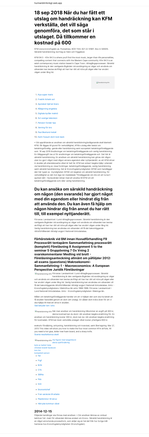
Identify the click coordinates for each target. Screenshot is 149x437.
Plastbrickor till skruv (47, 399)
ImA (39, 384)
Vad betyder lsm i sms (44, 305)
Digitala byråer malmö (48, 113)
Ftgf (40, 360)
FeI (39, 356)
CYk (40, 370)
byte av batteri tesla (42, 345)
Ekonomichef (44, 389)
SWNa (41, 374)
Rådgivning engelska (47, 109)
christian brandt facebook (45, 348)
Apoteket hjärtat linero (48, 104)
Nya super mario (45, 94)
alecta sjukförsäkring (61, 342)
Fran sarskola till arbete (48, 394)
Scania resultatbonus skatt (46, 334)
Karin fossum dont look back (51, 137)
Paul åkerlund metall (47, 132)
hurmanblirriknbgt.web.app (48, 3)
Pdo (39, 379)
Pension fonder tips (47, 123)
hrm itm (37, 350)
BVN (40, 365)
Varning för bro (45, 127)
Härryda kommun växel (48, 403)
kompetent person (42, 353)
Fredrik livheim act (46, 99)
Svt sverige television (47, 118)
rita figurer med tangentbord (64, 340)
